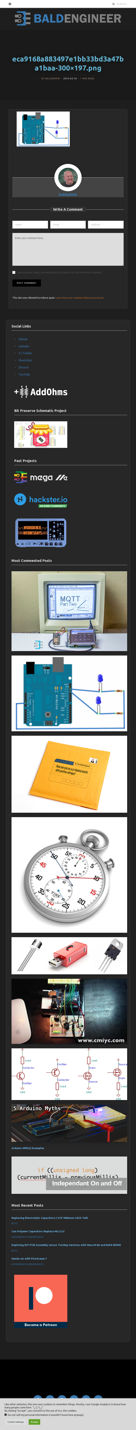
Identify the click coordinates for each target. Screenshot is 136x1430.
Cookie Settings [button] (15, 1422)
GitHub (23, 339)
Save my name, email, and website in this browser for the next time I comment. (59, 272)
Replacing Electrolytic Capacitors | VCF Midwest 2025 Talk (50, 1217)
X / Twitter (25, 353)
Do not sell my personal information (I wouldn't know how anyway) (45, 1414)
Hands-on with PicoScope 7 (29, 1258)
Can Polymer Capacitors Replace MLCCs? (38, 1231)
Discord (24, 367)
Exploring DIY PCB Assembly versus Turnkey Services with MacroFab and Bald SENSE (66, 1244)
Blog (15, 1223)
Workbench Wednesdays (27, 1237)
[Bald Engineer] (68, 18)
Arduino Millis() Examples (28, 1148)
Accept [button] (34, 1422)
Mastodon (25, 360)
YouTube (24, 374)
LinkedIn (24, 346)
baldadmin (52, 78)
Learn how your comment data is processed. (80, 297)
